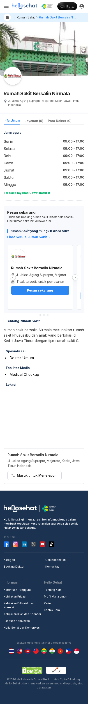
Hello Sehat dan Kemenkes (22, 627)
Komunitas (52, 566)
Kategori (9, 559)
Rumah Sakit (26, 17)
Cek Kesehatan (55, 559)
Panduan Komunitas (17, 621)
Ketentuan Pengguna (17, 589)
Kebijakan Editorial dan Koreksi (19, 605)
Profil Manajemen (55, 596)
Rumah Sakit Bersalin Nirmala (60, 17)
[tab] (12, 121)
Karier (48, 603)
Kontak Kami (52, 610)
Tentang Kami (53, 589)
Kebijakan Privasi (15, 596)
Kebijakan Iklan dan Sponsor (22, 614)
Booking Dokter (14, 566)
